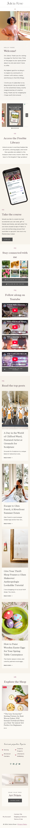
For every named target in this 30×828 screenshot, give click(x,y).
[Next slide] (27, 115)
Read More (8, 457)
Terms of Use (18, 819)
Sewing (6, 750)
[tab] (11, 128)
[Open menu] (15, 9)
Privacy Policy (22, 824)
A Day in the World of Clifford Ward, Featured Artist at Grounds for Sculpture (14, 439)
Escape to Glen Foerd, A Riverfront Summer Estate (14, 509)
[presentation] (15, 410)
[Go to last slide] (3, 115)
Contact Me (18, 814)
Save (5, 687)
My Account (7, 817)
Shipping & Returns (20, 817)
